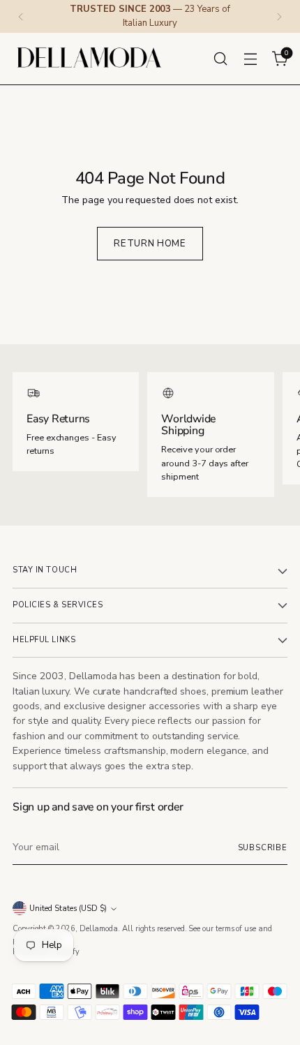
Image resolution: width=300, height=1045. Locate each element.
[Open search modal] (220, 58)
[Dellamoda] (89, 58)
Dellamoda (99, 929)
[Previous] (21, 16)
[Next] (279, 16)
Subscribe (263, 848)
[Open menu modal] (250, 58)
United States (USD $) (68, 908)
